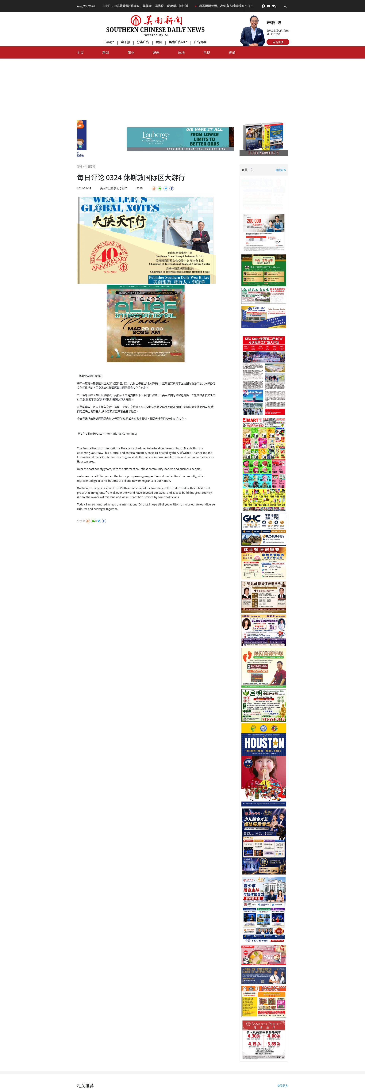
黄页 (159, 42)
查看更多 (280, 170)
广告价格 (200, 42)
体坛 (181, 52)
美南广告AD (177, 42)
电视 (206, 52)
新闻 (105, 52)
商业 (131, 52)
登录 (232, 52)
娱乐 (156, 52)
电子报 (125, 42)
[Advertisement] (182, 87)
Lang (108, 42)
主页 (80, 52)
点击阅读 (278, 42)
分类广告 (143, 42)
